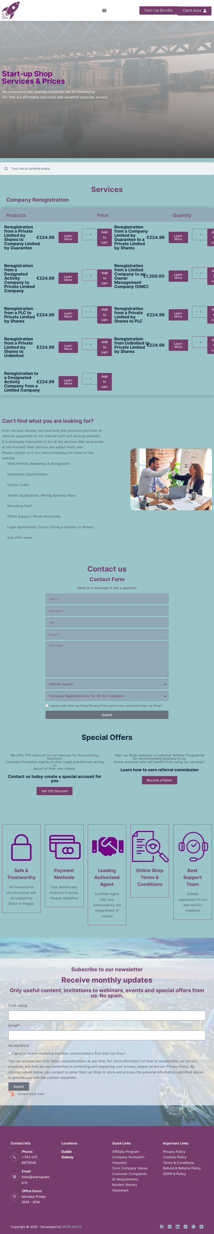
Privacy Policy (174, 1151)
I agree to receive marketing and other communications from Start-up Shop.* (69, 1053)
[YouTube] (201, 1227)
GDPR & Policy (174, 1174)
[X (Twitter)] (170, 1227)
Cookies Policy (175, 1157)
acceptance (18, 1045)
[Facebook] (162, 1227)
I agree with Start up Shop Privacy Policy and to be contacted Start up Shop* (106, 706)
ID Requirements (125, 1179)
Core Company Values (130, 1168)
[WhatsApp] (193, 1227)
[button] (104, 10)
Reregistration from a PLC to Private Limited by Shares (19, 315)
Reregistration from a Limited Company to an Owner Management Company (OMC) (131, 276)
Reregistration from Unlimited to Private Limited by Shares (131, 345)
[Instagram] (185, 1227)
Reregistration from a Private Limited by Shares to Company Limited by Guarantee (22, 237)
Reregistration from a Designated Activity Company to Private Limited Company (19, 278)
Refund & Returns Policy (182, 1168)
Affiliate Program (125, 1151)
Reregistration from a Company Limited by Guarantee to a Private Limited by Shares (131, 237)
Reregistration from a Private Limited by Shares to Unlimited (18, 347)
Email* (14, 1025)
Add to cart (104, 237)
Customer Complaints (129, 1174)
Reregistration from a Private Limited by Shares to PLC (128, 315)
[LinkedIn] (178, 1227)
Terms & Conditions (178, 1163)
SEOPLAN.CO (72, 1227)
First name (17, 1005)
